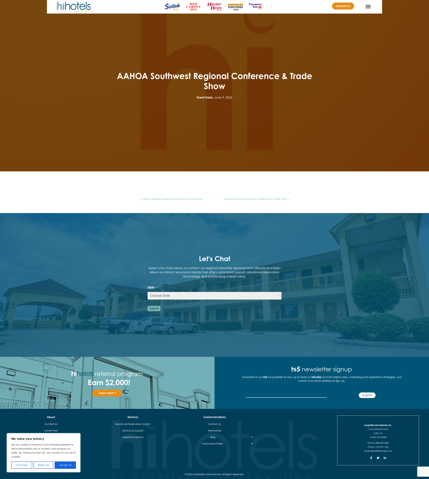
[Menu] (368, 7)
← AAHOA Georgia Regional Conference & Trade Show (171, 198)
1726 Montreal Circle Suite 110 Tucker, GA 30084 (378, 433)
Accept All (65, 465)
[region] (43, 452)
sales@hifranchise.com (381, 451)
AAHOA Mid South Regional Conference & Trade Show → (257, 198)
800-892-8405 (382, 443)
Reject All (43, 465)
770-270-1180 (381, 447)
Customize (21, 465)
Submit (154, 308)
